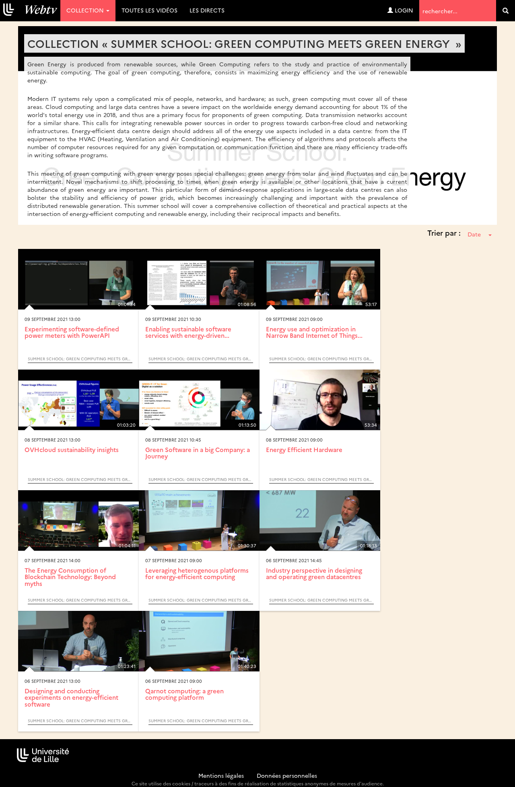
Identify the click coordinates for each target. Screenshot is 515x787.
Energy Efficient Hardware (304, 449)
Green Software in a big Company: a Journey (197, 452)
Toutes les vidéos (149, 10)
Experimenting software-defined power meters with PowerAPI (72, 332)
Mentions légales (221, 775)
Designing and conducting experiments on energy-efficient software (71, 697)
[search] (505, 10)
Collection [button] (85, 10)
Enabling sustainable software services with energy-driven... (188, 332)
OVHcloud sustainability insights (72, 449)
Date (474, 234)
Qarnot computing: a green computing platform (184, 694)
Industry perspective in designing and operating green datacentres (314, 573)
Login (403, 10)
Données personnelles (287, 775)
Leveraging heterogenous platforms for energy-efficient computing (197, 573)
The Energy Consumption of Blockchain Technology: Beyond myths (70, 577)
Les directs (207, 10)
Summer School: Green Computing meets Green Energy (80, 359)
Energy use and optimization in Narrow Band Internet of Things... (314, 332)
